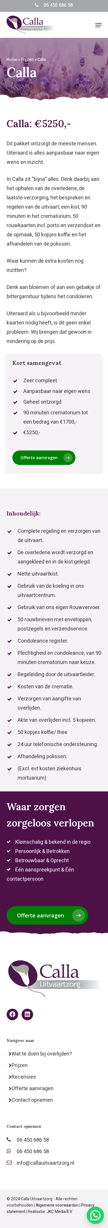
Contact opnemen (32, 1100)
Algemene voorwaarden (57, 1205)
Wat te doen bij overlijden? (42, 1054)
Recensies (24, 1077)
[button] (98, 25)
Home (12, 60)
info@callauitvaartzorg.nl (45, 1163)
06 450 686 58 (58, 5)
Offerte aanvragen (33, 1088)
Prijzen (27, 60)
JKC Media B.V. (60, 1212)
